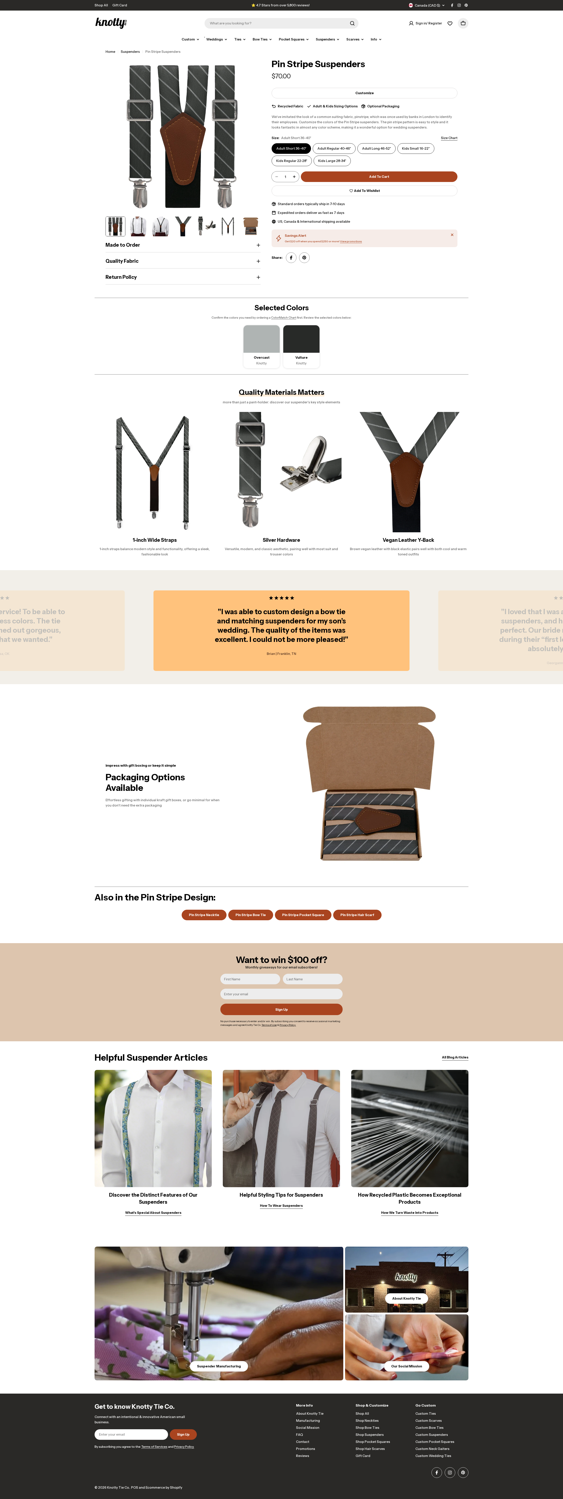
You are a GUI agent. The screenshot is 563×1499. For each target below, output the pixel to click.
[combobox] (281, 23)
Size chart (449, 138)
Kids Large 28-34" (332, 161)
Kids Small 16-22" (416, 148)
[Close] (452, 235)
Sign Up (281, 1009)
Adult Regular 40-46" (334, 148)
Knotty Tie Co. (118, 1487)
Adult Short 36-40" (291, 148)
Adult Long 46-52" (376, 148)
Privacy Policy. (184, 1447)
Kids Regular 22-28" (291, 161)
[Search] (352, 23)
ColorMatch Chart (283, 317)
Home (110, 52)
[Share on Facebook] (291, 257)
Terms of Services (154, 1447)
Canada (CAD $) (427, 5)
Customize (364, 93)
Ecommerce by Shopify (164, 1487)
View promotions (351, 241)
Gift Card (119, 5)
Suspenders (130, 52)
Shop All (101, 5)
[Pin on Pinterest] (304, 257)
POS (134, 1487)
